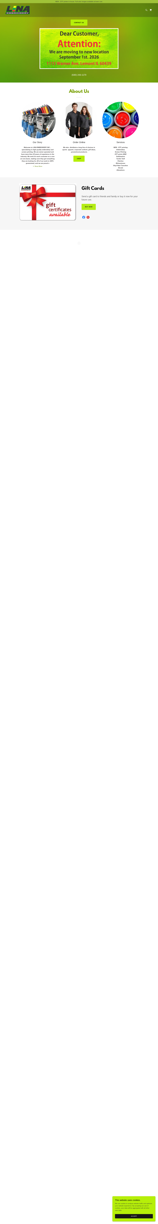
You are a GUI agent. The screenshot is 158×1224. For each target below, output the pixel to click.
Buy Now (88, 207)
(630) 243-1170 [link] (79, 75)
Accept (134, 1216)
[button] (151, 10)
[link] (17, 10)
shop (79, 158)
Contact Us (79, 22)
